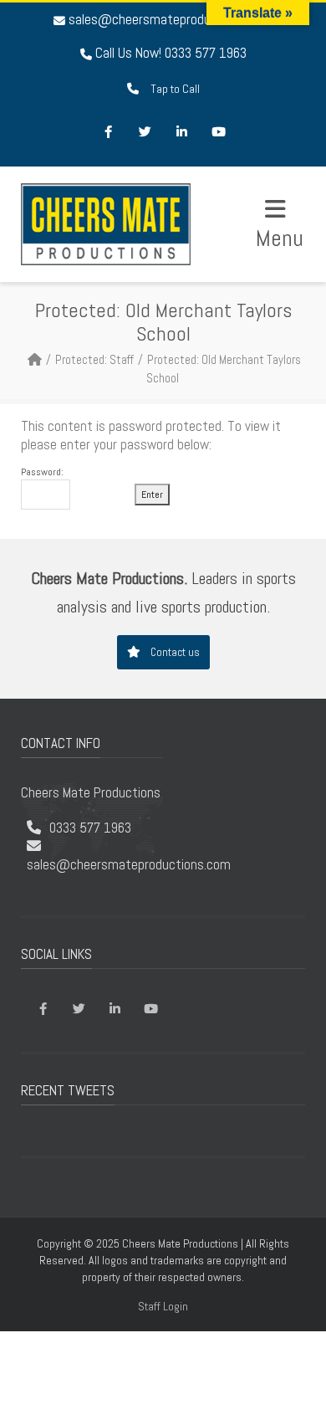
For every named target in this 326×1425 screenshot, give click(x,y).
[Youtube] (218, 133)
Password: (42, 472)
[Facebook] (108, 133)
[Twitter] (144, 133)
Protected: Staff (94, 359)
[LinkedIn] (181, 133)
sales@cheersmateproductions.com (171, 19)
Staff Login (163, 1306)
